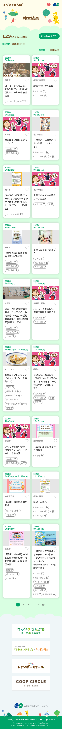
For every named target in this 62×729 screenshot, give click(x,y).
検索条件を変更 (50, 36)
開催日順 (54, 49)
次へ (44, 604)
